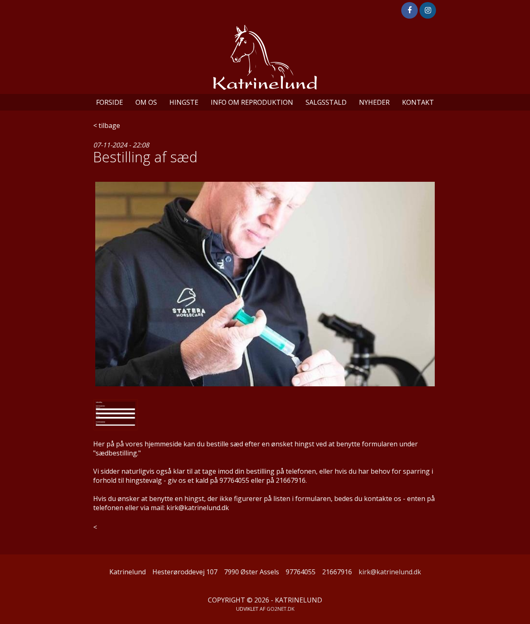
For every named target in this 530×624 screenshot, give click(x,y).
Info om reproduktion (252, 102)
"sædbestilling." (117, 453)
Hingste (183, 102)
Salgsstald (326, 102)
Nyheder (374, 102)
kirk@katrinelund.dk (390, 571)
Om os (146, 102)
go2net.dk (280, 608)
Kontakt (418, 102)
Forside (109, 102)
